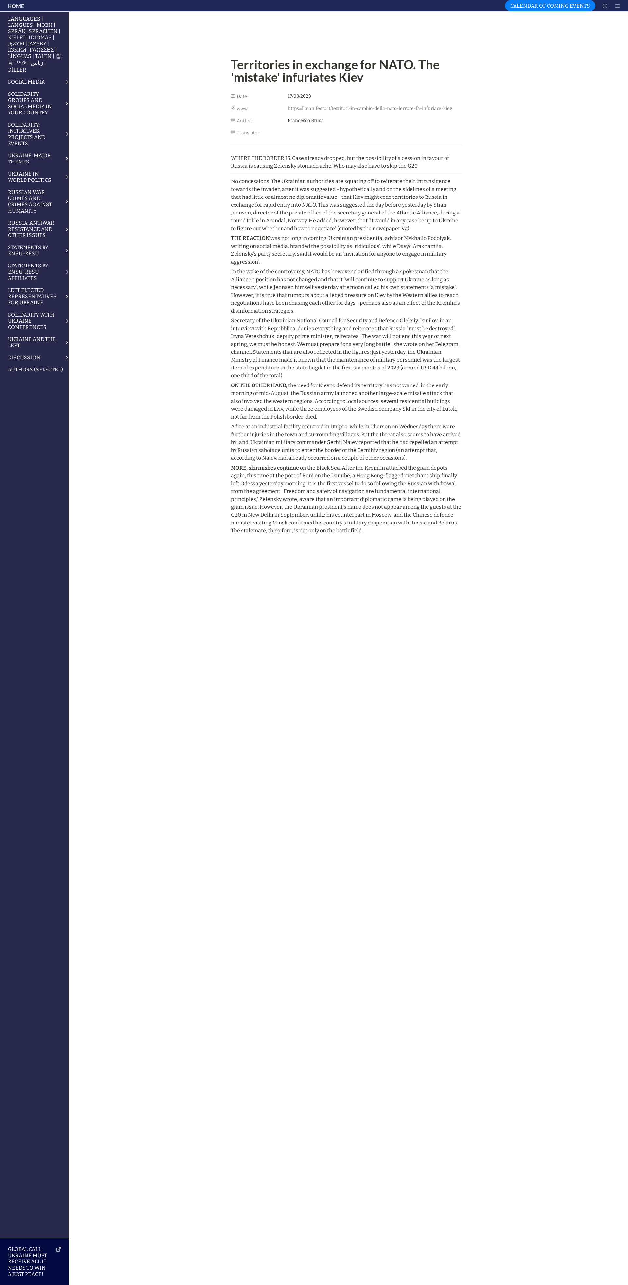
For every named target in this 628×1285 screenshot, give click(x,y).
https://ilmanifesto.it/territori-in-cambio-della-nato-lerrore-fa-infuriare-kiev (370, 108)
